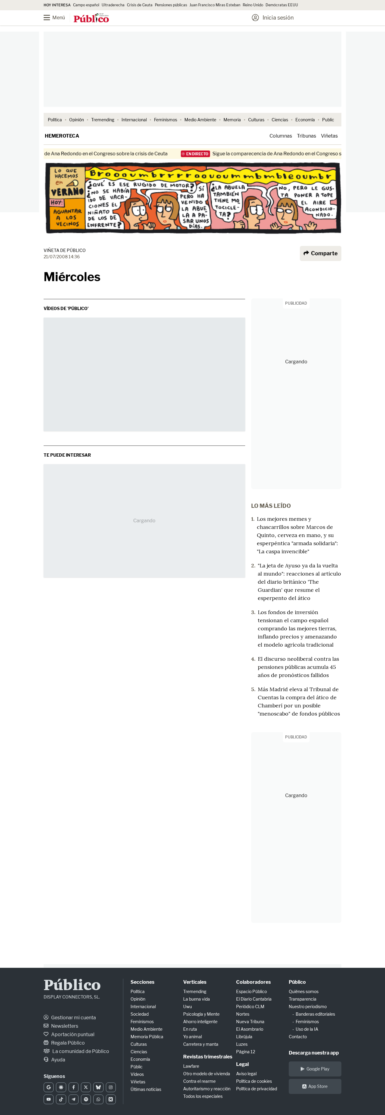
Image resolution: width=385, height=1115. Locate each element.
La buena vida (196, 999)
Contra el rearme (199, 1081)
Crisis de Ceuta (139, 5)
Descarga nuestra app (314, 1053)
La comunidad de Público (80, 1051)
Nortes (242, 1014)
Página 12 (245, 1051)
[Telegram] (74, 1099)
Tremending (102, 119)
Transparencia (302, 999)
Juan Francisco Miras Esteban (214, 5)
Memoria (232, 119)
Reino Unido (253, 5)
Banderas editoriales (315, 1014)
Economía (305, 119)
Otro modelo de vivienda (206, 1073)
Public (328, 119)
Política (55, 119)
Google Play (317, 1068)
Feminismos (165, 119)
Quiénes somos (304, 991)
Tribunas (306, 136)
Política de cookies (254, 1081)
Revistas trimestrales (207, 1057)
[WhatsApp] (98, 1099)
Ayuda (57, 1060)
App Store (318, 1086)
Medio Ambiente (200, 119)
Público (72, 986)
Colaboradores (253, 982)
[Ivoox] (111, 1099)
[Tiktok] (61, 1099)
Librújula (244, 1036)
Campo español (86, 5)
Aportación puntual (72, 1034)
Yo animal (192, 1036)
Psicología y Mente (201, 1014)
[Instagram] (111, 1087)
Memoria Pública (147, 1036)
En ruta (190, 1029)
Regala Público (67, 1043)
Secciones (142, 982)
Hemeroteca (62, 136)
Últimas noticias (146, 1089)
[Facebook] (74, 1087)
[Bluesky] (98, 1087)
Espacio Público (251, 991)
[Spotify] (86, 1099)
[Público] (91, 18)
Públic (137, 1066)
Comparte (324, 253)
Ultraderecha (113, 5)
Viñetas (329, 136)
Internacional (134, 119)
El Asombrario (249, 1029)
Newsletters (64, 1026)
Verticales (194, 982)
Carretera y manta (200, 1044)
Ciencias (280, 119)
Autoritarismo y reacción (206, 1088)
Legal (242, 1064)
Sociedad (140, 1014)
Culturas (256, 119)
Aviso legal (246, 1073)
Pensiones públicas (171, 5)
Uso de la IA (307, 1029)
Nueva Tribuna (250, 1021)
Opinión (76, 119)
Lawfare (191, 1066)
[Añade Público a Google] (49, 1087)
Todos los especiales (203, 1096)
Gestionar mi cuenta (73, 1017)
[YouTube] (49, 1099)
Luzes (242, 1044)
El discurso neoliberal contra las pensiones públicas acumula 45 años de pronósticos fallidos (298, 667)
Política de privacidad (256, 1088)
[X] (86, 1087)
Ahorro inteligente (200, 1021)
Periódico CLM (250, 1006)
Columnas (281, 136)
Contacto (298, 1036)
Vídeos (137, 1074)
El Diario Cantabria (254, 999)
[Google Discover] (61, 1087)
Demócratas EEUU (282, 5)
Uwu (187, 1006)
